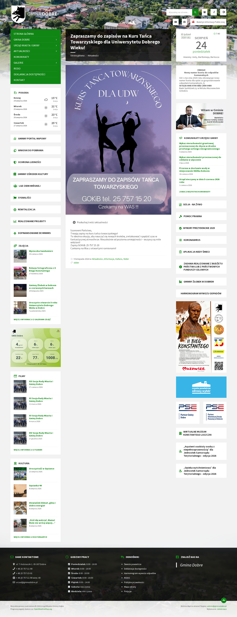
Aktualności (93, 55)
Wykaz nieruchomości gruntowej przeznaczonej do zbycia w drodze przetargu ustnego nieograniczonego (199, 146)
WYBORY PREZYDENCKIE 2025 (199, 228)
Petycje (128, 591)
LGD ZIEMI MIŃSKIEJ (29, 185)
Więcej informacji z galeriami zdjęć (32, 319)
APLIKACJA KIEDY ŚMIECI (196, 251)
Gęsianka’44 (35, 485)
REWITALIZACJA (26, 209)
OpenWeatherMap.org (43, 609)
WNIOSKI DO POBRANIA (30, 150)
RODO (127, 577)
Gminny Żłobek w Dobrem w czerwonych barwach (42, 286)
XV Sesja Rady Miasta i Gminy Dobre (40, 400)
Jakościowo (222, 609)
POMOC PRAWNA (193, 216)
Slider (126, 258)
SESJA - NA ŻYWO (192, 204)
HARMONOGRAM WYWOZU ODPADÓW (201, 293)
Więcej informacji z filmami (28, 450)
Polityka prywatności (134, 582)
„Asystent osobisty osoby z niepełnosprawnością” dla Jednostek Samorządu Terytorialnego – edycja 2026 (200, 451)
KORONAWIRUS (192, 239)
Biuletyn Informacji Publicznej (211, 22)
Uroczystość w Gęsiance (41, 468)
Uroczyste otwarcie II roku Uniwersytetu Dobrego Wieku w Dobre (43, 305)
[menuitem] (36, 34)
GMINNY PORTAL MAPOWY (32, 138)
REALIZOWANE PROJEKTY (32, 221)
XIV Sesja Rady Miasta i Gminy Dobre (41, 434)
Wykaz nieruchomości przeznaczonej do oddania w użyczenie (200, 158)
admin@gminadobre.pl (217, 606)
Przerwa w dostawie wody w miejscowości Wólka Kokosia (194, 169)
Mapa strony (130, 586)
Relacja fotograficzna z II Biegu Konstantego (42, 269)
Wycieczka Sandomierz (41, 251)
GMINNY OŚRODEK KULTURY (33, 174)
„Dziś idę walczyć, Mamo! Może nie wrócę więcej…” (42, 521)
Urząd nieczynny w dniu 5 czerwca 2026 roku (199, 180)
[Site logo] (34, 22)
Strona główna (77, 55)
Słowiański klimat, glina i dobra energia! (42, 504)
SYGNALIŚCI (24, 197)
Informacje (109, 258)
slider (76, 262)
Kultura (118, 258)
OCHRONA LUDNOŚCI (29, 162)
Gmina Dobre (191, 565)
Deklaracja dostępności (135, 568)
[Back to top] (224, 600)
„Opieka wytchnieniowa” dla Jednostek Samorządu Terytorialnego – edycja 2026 (200, 470)
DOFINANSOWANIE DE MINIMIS (34, 233)
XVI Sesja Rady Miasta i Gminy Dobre (41, 383)
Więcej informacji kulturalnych (30, 537)
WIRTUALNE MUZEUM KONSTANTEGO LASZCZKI (197, 433)
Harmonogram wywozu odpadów (140, 573)
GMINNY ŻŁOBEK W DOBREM (199, 281)
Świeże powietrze (132, 564)
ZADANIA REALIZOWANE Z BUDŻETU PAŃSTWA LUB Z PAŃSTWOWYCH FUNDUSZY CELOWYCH (203, 266)
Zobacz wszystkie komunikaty (194, 191)
